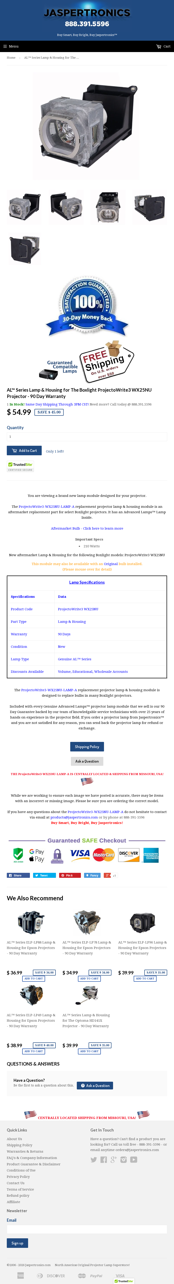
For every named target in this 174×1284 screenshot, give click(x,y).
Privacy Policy (18, 1177)
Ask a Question (87, 761)
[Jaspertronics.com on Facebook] (103, 1161)
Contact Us (15, 1183)
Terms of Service (20, 1189)
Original (111, 564)
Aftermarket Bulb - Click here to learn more (87, 528)
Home (11, 57)
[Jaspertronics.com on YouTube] (133, 1161)
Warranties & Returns (25, 1151)
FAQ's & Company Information (32, 1158)
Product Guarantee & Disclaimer (33, 1164)
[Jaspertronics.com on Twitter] (93, 1161)
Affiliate (13, 1202)
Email (12, 1220)
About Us (14, 1139)
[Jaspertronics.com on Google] (113, 1161)
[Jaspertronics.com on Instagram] (123, 1161)
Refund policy (18, 1196)
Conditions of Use (21, 1170)
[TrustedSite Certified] (20, 466)
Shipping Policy (87, 746)
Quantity (15, 427)
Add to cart (33, 978)
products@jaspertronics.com (74, 817)
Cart (167, 46)
